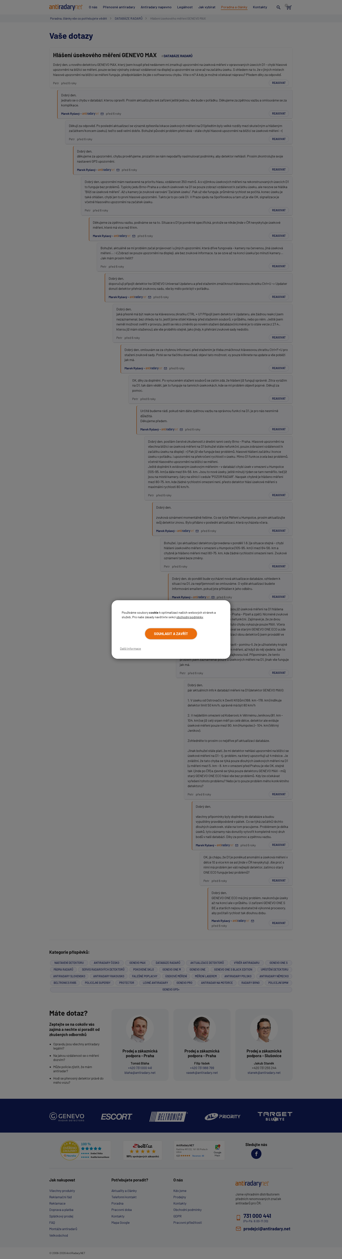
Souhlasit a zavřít (171, 633)
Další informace (130, 648)
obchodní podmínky (189, 617)
